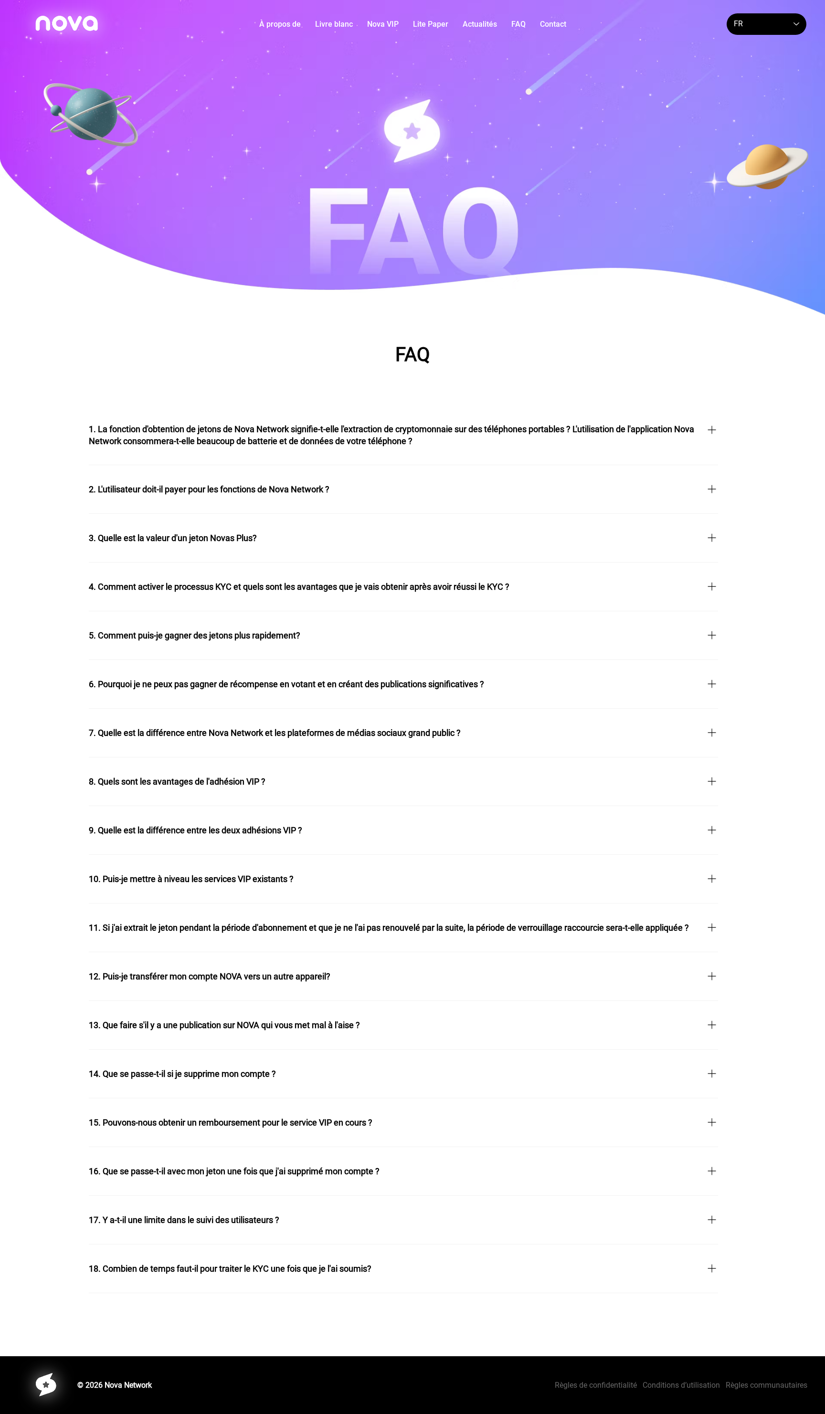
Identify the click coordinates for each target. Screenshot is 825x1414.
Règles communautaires (766, 1385)
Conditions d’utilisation (681, 1385)
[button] (334, 24)
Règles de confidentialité (599, 1385)
